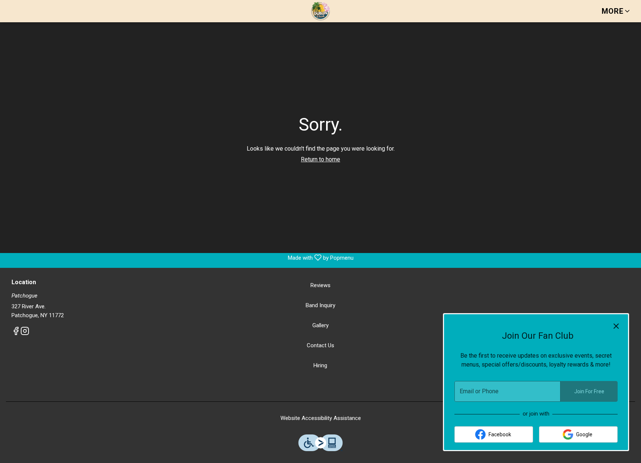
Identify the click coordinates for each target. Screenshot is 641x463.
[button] (616, 11)
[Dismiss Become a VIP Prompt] (616, 326)
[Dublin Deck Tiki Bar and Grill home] (320, 11)
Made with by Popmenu (180, 257)
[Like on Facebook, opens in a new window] (15, 332)
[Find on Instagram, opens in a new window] (24, 332)
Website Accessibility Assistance (320, 418)
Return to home (320, 159)
